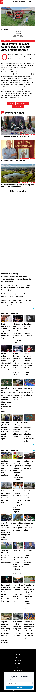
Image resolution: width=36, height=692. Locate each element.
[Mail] (18, 36)
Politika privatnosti (18, 670)
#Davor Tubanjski (18, 106)
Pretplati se (19, 687)
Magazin (18, 660)
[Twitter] (14, 36)
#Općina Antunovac (22, 103)
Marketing (18, 667)
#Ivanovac (11, 103)
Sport (18, 655)
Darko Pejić (18, 33)
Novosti (18, 652)
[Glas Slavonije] (1, 3)
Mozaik (18, 658)
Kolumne (18, 663)
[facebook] (21, 36)
